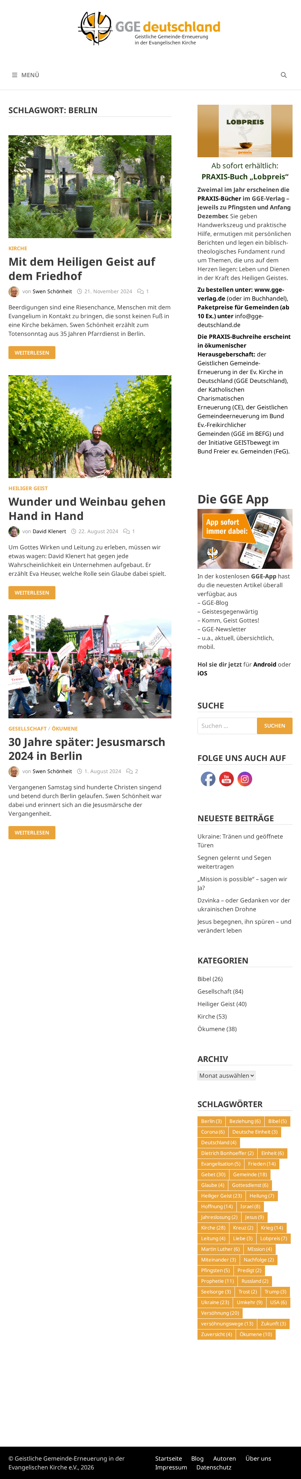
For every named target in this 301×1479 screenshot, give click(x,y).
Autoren (224, 1458)
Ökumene (65, 728)
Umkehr (249, 1302)
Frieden (262, 1163)
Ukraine (215, 1302)
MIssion (259, 1249)
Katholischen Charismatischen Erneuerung (220, 398)
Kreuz (243, 1227)
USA (278, 1302)
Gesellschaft (27, 728)
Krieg (272, 1227)
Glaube (212, 1185)
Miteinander (218, 1259)
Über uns (258, 1458)
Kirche (17, 248)
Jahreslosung (219, 1217)
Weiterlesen (31, 353)
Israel (250, 1206)
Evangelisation (220, 1163)
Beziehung (245, 1121)
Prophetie (217, 1281)
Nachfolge (259, 1259)
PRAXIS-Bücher (219, 198)
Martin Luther (220, 1249)
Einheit (272, 1153)
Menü (29, 75)
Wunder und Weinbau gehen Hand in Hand (87, 508)
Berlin (211, 1121)
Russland (255, 1281)
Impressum (171, 1467)
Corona (213, 1131)
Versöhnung (220, 1313)
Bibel (204, 979)
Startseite (168, 1458)
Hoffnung (217, 1206)
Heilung (262, 1195)
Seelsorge (216, 1291)
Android (264, 664)
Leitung (213, 1238)
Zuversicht (216, 1334)
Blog (197, 1458)
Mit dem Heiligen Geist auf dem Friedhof (81, 268)
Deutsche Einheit (255, 1131)
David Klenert (49, 531)
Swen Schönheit (52, 291)
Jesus (254, 1217)
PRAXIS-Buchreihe (235, 337)
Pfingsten (215, 1270)
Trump (275, 1291)
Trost (248, 1291)
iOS (202, 673)
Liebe (243, 1238)
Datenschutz (214, 1467)
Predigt (249, 1270)
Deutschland (218, 1142)
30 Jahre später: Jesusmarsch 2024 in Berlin (87, 748)
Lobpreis (273, 1238)
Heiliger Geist (28, 488)
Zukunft (273, 1323)
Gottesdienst (250, 1185)
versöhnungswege (227, 1323)
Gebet (213, 1174)
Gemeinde (250, 1174)
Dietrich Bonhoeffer (227, 1153)
